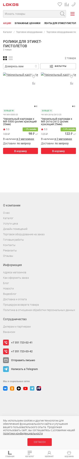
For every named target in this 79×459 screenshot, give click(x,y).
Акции (7, 23)
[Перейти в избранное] (60, 4)
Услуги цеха (10, 223)
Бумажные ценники (27, 23)
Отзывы (8, 255)
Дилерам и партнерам (17, 326)
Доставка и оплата (15, 299)
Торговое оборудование (29, 32)
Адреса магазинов (14, 272)
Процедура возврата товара (21, 304)
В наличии (18, 139)
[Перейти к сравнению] (66, 4)
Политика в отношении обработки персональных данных (39, 310)
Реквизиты (10, 250)
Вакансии (9, 331)
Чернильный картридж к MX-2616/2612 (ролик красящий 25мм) (56, 121)
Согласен (39, 442)
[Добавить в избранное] (33, 77)
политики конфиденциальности (23, 433)
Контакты (9, 245)
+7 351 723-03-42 (73, 3)
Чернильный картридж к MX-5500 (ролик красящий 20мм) (20, 121)
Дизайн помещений (15, 228)
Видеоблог (9, 293)
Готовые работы (13, 239)
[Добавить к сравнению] (33, 83)
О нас (6, 212)
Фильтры (61, 66)
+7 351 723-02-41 (22, 342)
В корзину (20, 151)
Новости (8, 288)
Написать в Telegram (24, 369)
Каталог (7, 32)
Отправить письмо (23, 360)
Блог (6, 283)
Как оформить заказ (16, 277)
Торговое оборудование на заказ (23, 234)
